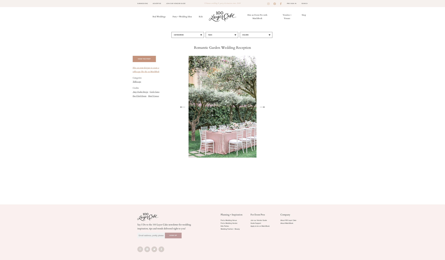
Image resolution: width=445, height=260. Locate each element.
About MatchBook (286, 223)
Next (263, 106)
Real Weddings (159, 16)
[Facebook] (281, 3)
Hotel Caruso (153, 96)
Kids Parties (225, 226)
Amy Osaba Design (140, 92)
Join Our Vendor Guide (176, 3)
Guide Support (256, 223)
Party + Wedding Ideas (182, 16)
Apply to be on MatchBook (260, 226)
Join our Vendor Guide (259, 220)
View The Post (144, 59)
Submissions (142, 3)
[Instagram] (268, 3)
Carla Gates (154, 92)
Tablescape (137, 82)
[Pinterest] (274, 3)
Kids (201, 16)
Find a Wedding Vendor (229, 223)
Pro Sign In (291, 3)
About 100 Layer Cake (288, 220)
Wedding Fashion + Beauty (230, 229)
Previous (181, 106)
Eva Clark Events (139, 96)
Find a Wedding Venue (229, 220)
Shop (304, 14)
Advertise (157, 3)
